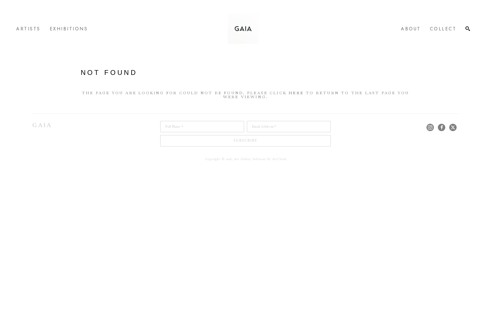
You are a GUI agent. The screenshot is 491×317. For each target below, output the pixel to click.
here (296, 92)
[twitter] (453, 127)
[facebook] (441, 127)
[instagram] (430, 127)
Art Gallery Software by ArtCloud (260, 159)
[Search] (467, 28)
